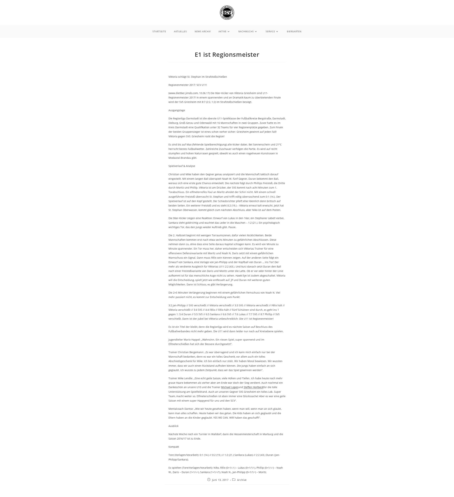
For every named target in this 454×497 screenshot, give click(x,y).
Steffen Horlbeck (253, 387)
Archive (242, 480)
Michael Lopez (229, 387)
